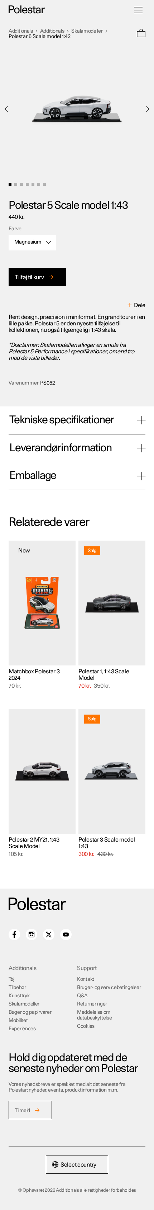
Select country (78, 1165)
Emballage (32, 475)
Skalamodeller (86, 31)
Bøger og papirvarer (30, 1012)
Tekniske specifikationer (61, 420)
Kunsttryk (19, 995)
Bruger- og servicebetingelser (109, 987)
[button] (141, 34)
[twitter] (48, 934)
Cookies (86, 1026)
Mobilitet (18, 1020)
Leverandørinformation (60, 448)
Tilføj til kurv (29, 277)
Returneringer (92, 1004)
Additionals (21, 31)
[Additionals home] (27, 10)
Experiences (22, 1028)
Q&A (82, 995)
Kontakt (85, 979)
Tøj (11, 979)
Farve (15, 228)
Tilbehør (17, 987)
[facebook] (14, 934)
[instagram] (31, 934)
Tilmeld (22, 1110)
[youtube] (66, 934)
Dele (139, 305)
